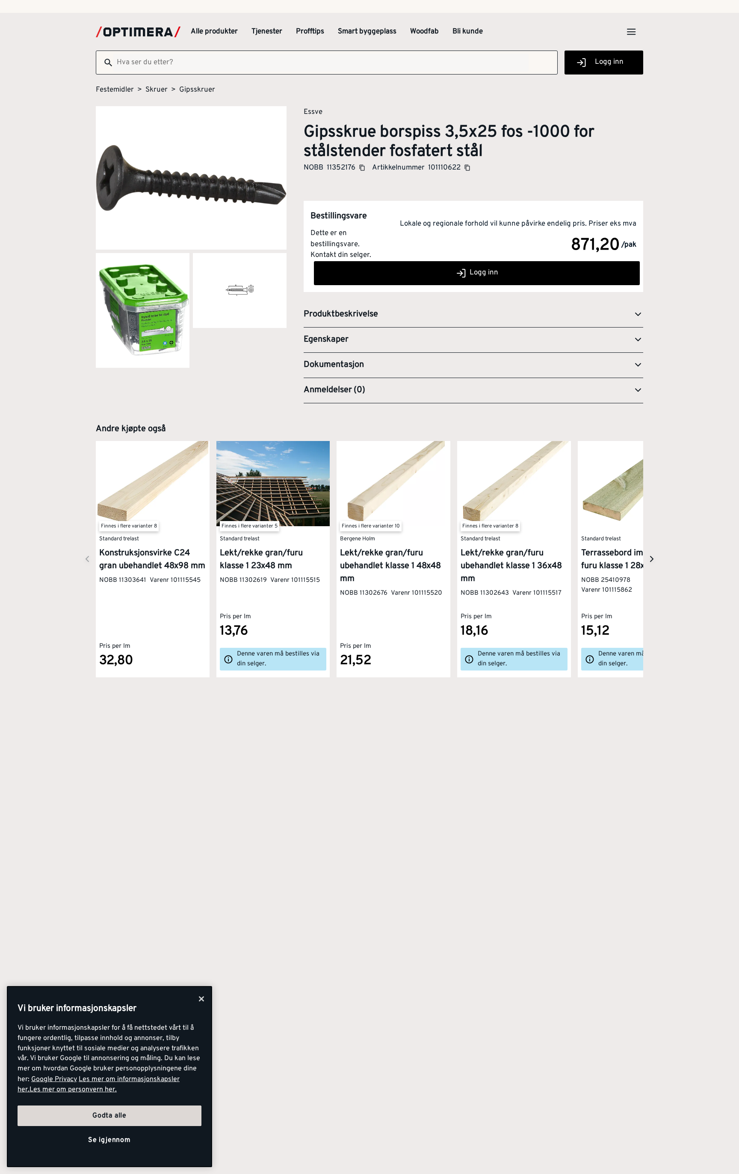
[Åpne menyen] (631, 31)
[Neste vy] (87, 559)
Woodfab (424, 31)
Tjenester (266, 31)
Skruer (156, 90)
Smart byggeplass (367, 31)
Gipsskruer (197, 90)
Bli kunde (467, 31)
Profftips (310, 31)
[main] (109, 1076)
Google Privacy (54, 1079)
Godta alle (109, 1115)
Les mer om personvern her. (73, 1089)
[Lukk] (201, 998)
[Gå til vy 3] (240, 290)
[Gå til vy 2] (142, 310)
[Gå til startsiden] (138, 32)
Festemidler (115, 90)
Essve (313, 111)
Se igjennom (109, 1140)
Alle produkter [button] (214, 31)
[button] (473, 314)
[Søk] (104, 63)
